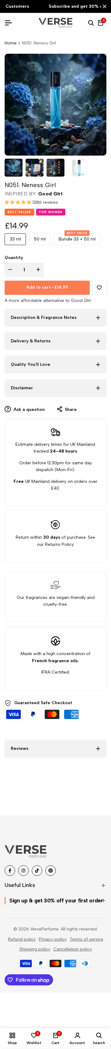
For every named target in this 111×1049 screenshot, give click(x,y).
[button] (18, 202)
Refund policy (22, 939)
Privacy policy (53, 939)
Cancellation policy (72, 949)
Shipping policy (34, 949)
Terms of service (86, 939)
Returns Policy (59, 544)
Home (11, 43)
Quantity (14, 257)
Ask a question (28, 409)
